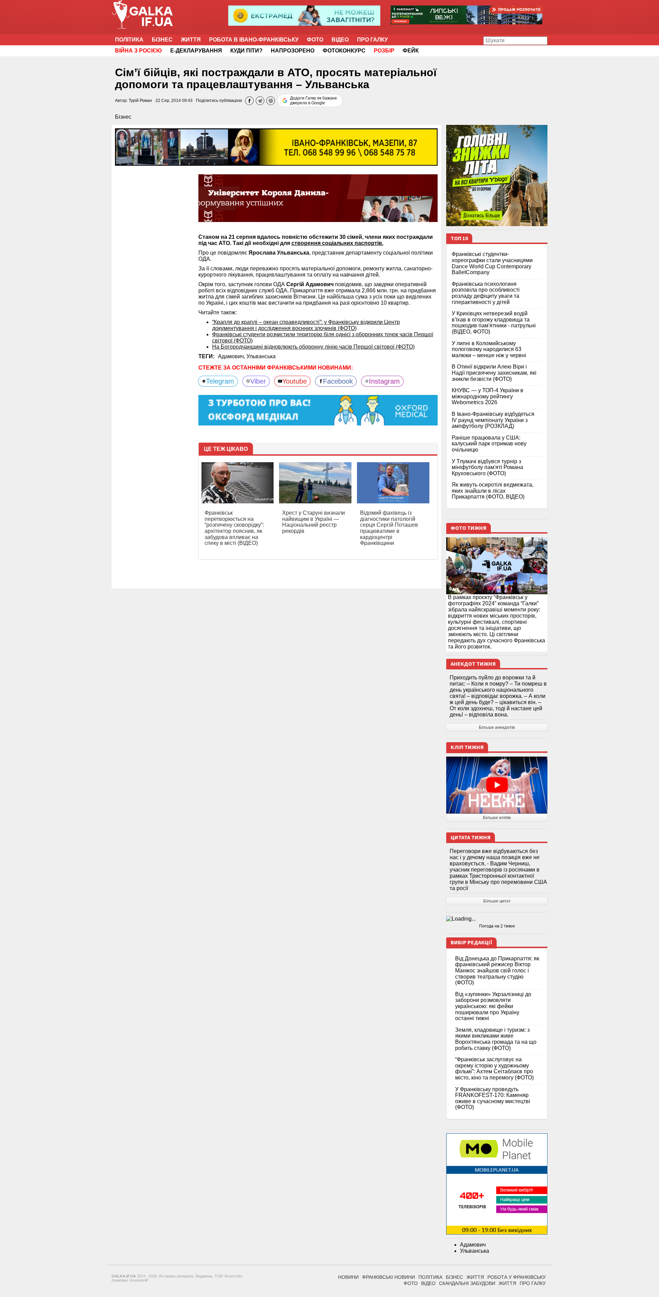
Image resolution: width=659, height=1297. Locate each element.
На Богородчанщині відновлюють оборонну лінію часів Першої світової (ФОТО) (313, 347)
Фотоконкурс (344, 51)
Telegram (220, 381)
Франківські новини (388, 1277)
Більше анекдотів (497, 727)
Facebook (338, 381)
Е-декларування (196, 51)
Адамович (473, 1245)
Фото (315, 40)
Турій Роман (140, 100)
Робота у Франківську (516, 1277)
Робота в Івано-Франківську (254, 40)
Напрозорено (292, 51)
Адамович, (232, 356)
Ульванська (261, 356)
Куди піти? (246, 51)
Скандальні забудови (467, 1283)
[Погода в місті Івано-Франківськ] (496, 919)
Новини (348, 1277)
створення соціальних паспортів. (337, 243)
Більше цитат (497, 901)
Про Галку (372, 40)
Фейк (411, 51)
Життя (191, 40)
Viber (258, 381)
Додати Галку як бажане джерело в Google (313, 100)
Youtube (294, 381)
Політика (129, 40)
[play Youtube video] (496, 785)
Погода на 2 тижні (497, 926)
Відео (340, 40)
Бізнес (162, 40)
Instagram (384, 381)
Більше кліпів (497, 817)
